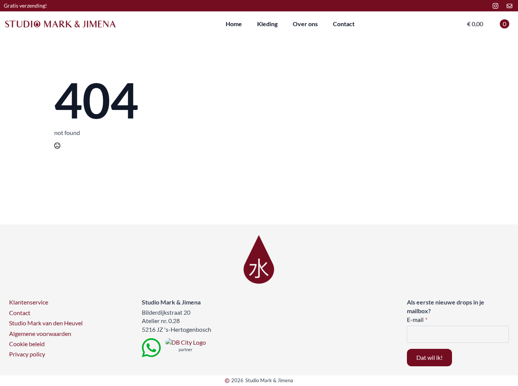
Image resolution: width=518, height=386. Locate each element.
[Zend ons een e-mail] (509, 6)
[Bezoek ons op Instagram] (495, 6)
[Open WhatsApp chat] (151, 347)
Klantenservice (28, 302)
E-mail (417, 320)
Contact (344, 23)
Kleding (267, 23)
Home (234, 23)
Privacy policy (27, 354)
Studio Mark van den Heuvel (46, 322)
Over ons (305, 23)
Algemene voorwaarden (40, 333)
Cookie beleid (27, 343)
